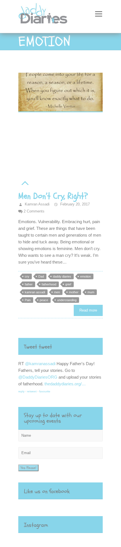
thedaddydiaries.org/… (65, 383)
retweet (32, 391)
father (29, 284)
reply (21, 391)
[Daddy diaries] (43, 13)
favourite (44, 391)
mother (74, 292)
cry (27, 276)
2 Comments (34, 211)
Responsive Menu (98, 14)
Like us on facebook (47, 491)
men (57, 292)
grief (68, 284)
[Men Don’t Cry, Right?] (60, 92)
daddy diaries (62, 276)
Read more (88, 310)
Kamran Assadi (37, 204)
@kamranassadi (40, 363)
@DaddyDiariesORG (37, 377)
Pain (28, 300)
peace (44, 300)
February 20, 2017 (74, 204)
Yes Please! (28, 467)
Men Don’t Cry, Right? (53, 196)
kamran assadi (35, 292)
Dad (41, 276)
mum (91, 292)
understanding (67, 300)
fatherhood (49, 284)
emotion (85, 276)
